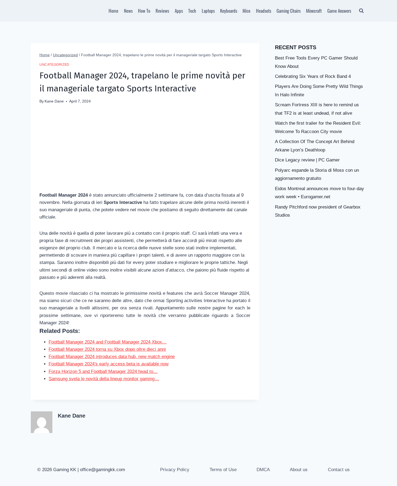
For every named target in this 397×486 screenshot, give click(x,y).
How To (144, 10)
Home (113, 10)
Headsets (263, 10)
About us (299, 469)
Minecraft (314, 10)
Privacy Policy (174, 469)
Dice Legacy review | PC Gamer (307, 160)
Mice (246, 10)
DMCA (263, 469)
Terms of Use (223, 469)
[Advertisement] (144, 151)
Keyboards (228, 10)
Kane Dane (54, 101)
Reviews (162, 10)
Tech (192, 10)
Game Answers (339, 10)
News (128, 10)
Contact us (339, 469)
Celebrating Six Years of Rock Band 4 (313, 76)
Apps (179, 10)
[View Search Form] (361, 11)
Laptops (208, 10)
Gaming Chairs (289, 10)
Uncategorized (54, 65)
